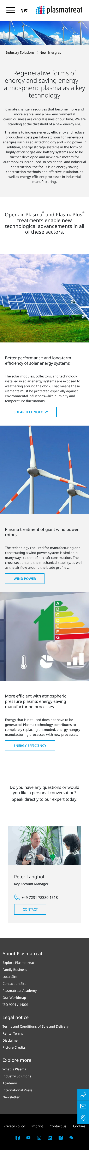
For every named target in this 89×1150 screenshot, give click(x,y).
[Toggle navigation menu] (10, 10)
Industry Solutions (20, 52)
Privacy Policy (14, 1126)
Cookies (79, 1126)
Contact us (58, 1126)
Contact (30, 909)
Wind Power (25, 578)
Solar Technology (31, 412)
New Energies (50, 52)
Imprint (37, 1126)
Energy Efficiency (30, 745)
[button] (24, 10)
